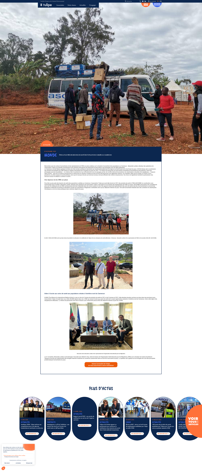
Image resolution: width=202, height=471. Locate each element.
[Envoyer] (126, 1)
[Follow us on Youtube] (142, 1)
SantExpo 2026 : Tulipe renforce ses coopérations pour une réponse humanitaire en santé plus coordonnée (116, 426)
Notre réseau (72, 5)
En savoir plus (37, 434)
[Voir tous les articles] (193, 421)
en (161, 1)
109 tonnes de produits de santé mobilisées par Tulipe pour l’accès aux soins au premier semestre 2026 (63, 426)
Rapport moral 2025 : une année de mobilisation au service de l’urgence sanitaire (167, 418)
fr (157, 1)
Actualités (83, 5)
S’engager (92, 5)
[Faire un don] (145, 5)
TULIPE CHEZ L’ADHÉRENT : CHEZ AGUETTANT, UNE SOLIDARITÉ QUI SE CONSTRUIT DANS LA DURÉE (89, 426)
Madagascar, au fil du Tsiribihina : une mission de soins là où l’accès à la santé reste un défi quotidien (142, 426)
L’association (60, 5)
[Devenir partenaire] (157, 5)
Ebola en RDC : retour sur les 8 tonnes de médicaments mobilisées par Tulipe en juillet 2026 (37, 426)
